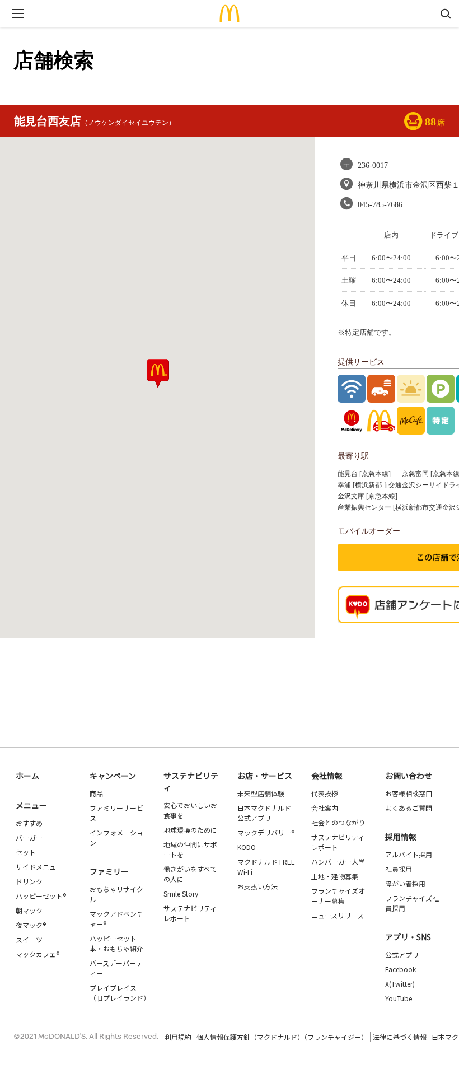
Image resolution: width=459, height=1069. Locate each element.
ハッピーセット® (41, 895)
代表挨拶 (324, 793)
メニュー (31, 805)
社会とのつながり (338, 822)
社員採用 (398, 869)
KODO (246, 847)
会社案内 (324, 808)
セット (26, 852)
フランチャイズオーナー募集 (338, 895)
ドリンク (29, 881)
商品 (96, 793)
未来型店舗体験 (260, 793)
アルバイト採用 (408, 854)
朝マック (29, 910)
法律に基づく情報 (400, 1037)
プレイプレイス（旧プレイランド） (120, 992)
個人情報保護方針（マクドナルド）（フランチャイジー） (282, 1037)
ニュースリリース (337, 915)
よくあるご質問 (408, 808)
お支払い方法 (257, 886)
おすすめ (29, 823)
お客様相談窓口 (408, 793)
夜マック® (31, 925)
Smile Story (180, 893)
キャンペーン (113, 775)
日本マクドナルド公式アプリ (264, 813)
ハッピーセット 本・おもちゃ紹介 (116, 943)
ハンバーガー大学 (338, 861)
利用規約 (178, 1037)
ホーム (27, 775)
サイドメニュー (39, 866)
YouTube (398, 998)
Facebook (400, 969)
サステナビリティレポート (190, 913)
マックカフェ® (37, 954)
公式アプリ (402, 954)
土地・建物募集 (334, 876)
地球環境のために (190, 829)
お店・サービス (264, 775)
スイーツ (29, 939)
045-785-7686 (380, 204)
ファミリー (109, 871)
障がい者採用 (405, 883)
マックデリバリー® (265, 832)
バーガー (29, 837)
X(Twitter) (400, 983)
